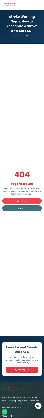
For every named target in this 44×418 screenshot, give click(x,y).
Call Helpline (23, 370)
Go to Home (22, 201)
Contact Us (22, 208)
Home (16, 35)
